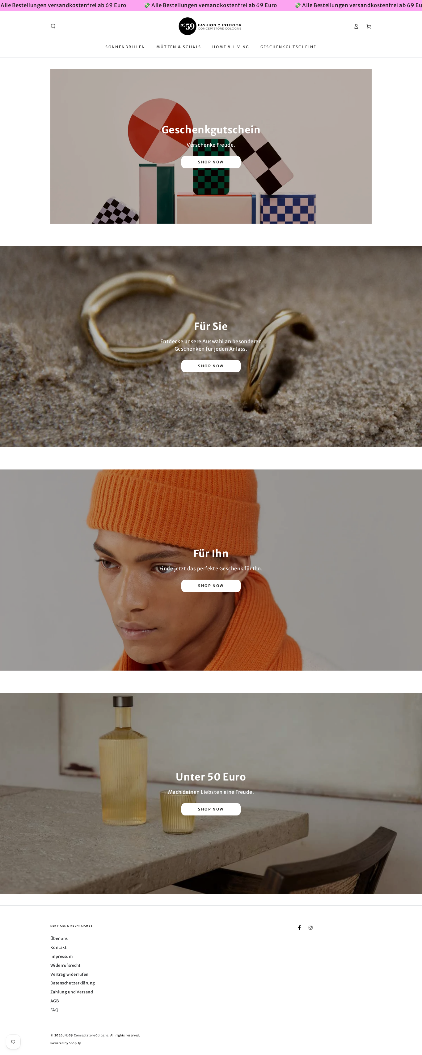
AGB (54, 1000)
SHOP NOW (211, 162)
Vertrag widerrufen (69, 974)
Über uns (59, 938)
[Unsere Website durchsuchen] (53, 26)
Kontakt (58, 947)
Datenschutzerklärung (72, 982)
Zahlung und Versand (71, 991)
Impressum (61, 956)
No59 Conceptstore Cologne (86, 1035)
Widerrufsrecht (65, 965)
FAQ (54, 1009)
